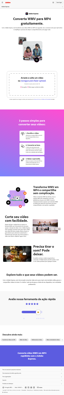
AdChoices (6, 392)
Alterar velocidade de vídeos (53, 339)
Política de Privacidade (46, 99)
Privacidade (24, 390)
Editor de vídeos (23, 339)
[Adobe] (8, 2)
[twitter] (31, 387)
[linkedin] (34, 387)
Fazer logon (59, 2)
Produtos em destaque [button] (7, 383)
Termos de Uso (37, 99)
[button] (53, 2)
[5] (40, 318)
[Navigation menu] (2, 2)
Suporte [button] (4, 380)
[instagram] (28, 387)
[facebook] (26, 387)
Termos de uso (30, 390)
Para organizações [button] (6, 376)
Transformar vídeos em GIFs (8, 339)
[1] (24, 318)
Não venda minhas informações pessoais (51, 390)
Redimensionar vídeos (37, 339)
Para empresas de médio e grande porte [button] (11, 373)
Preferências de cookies (38, 390)
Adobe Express (5, 6)
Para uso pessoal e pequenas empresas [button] (11, 369)
